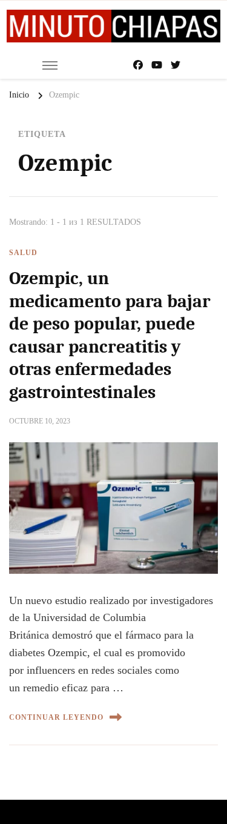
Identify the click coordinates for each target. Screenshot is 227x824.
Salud (23, 252)
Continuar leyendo (56, 717)
